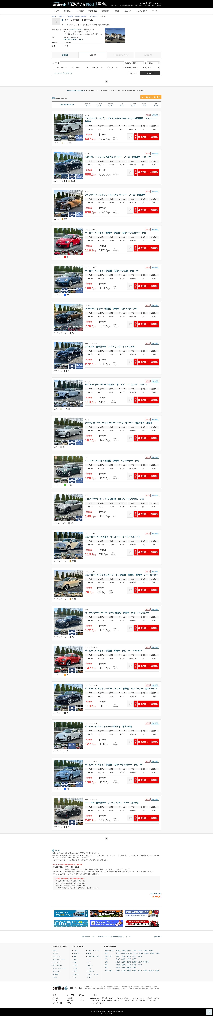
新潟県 (118, 956)
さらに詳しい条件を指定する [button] (63, 73)
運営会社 (105, 998)
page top (157, 936)
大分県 (140, 970)
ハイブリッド (57, 962)
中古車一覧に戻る (156, 893)
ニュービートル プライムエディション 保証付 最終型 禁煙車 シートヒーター (121, 575)
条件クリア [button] (133, 73)
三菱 (74, 962)
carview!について (95, 998)
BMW (89, 953)
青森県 (123, 950)
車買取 (117, 11)
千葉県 (136, 953)
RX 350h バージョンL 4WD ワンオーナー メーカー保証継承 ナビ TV (118, 157)
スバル (75, 968)
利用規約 (149, 998)
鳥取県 (118, 965)
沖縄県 (157, 970)
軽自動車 (55, 974)
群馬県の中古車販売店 (80, 16)
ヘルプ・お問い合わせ (97, 1003)
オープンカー (57, 971)
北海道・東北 (109, 950)
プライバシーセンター (138, 998)
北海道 (118, 950)
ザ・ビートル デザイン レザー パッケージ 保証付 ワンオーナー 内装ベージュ (121, 688)
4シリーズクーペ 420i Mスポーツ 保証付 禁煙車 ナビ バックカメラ (117, 613)
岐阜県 (123, 959)
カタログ (80, 11)
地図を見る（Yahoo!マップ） (72, 39)
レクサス (76, 953)
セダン (55, 950)
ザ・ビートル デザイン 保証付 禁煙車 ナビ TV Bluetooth (113, 651)
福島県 (151, 950)
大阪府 (118, 962)
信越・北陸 (108, 956)
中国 (106, 965)
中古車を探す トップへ (88, 936)
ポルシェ (90, 965)
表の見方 (57, 850)
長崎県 (129, 970)
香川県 (123, 968)
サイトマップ (118, 1000)
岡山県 (129, 965)
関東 (106, 953)
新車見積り (106, 11)
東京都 (118, 953)
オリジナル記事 (142, 11)
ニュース (127, 11)
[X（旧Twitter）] (76, 988)
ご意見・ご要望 (151, 1000)
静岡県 (129, 959)
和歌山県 (146, 962)
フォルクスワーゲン (93, 956)
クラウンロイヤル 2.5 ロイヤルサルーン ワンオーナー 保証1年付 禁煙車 (118, 423)
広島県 (134, 965)
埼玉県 (130, 953)
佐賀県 (123, 970)
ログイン (142, 3)
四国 (106, 968)
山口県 (140, 965)
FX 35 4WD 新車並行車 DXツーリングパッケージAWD (110, 347)
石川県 (134, 956)
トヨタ (75, 950)
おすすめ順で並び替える (67, 104)
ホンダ (75, 959)
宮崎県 (145, 970)
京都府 (129, 962)
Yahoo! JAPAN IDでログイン (76, 90)
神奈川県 (124, 953)
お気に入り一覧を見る (152, 97)
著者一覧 (109, 1000)
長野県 (123, 956)
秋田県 (140, 950)
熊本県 (134, 970)
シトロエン (90, 971)
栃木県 (147, 953)
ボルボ (89, 977)
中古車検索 (92, 11)
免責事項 (156, 998)
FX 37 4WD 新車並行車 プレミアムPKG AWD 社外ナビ (112, 803)
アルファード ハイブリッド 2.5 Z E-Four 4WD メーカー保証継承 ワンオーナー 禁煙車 (122, 120)
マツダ (75, 965)
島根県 (123, 965)
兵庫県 (123, 962)
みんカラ (81, 1000)
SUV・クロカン (57, 965)
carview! (54, 16)
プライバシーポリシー (123, 998)
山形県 (145, 950)
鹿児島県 (151, 970)
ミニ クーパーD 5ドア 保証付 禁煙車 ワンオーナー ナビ (112, 461)
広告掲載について (128, 1000)
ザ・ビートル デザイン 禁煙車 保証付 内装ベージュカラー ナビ (115, 233)
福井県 (140, 956)
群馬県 (152, 953)
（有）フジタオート (94, 16)
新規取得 (148, 3)
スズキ (75, 971)
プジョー (90, 968)
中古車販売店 (70, 16)
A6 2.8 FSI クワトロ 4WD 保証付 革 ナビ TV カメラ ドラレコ (116, 384)
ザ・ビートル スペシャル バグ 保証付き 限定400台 (108, 726)
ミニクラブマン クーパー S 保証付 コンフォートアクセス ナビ (114, 499)
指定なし (135, 63)
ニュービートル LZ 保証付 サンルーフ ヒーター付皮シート (112, 537)
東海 (106, 959)
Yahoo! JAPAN (157, 3)
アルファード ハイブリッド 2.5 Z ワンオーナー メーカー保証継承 (115, 195)
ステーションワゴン (59, 959)
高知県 (134, 968)
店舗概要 (65, 55)
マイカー (155, 11)
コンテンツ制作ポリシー (97, 1000)
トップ (56, 11)
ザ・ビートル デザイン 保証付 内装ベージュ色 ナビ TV (112, 271)
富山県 (129, 956)
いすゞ (75, 977)
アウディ (90, 959)
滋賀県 (134, 962)
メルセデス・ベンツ (93, 950)
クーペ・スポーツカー (59, 968)
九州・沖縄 (108, 970)
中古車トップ (61, 16)
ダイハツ (76, 974)
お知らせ (112, 998)
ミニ (88, 962)
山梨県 (157, 953)
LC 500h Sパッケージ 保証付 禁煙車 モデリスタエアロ (111, 309)
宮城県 (134, 950)
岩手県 (129, 950)
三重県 (134, 959)
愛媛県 (129, 968)
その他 (55, 977)
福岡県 (118, 970)
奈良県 (140, 962)
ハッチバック (57, 956)
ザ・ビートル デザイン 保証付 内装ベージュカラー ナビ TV (114, 765)
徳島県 (118, 968)
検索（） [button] (150, 73)
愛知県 (118, 959)
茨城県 (141, 953)
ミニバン (55, 953)
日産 (74, 956)
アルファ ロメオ (92, 974)
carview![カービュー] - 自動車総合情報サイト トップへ (114, 936)
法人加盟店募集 (140, 1000)
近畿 (106, 962)
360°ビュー (68, 11)
